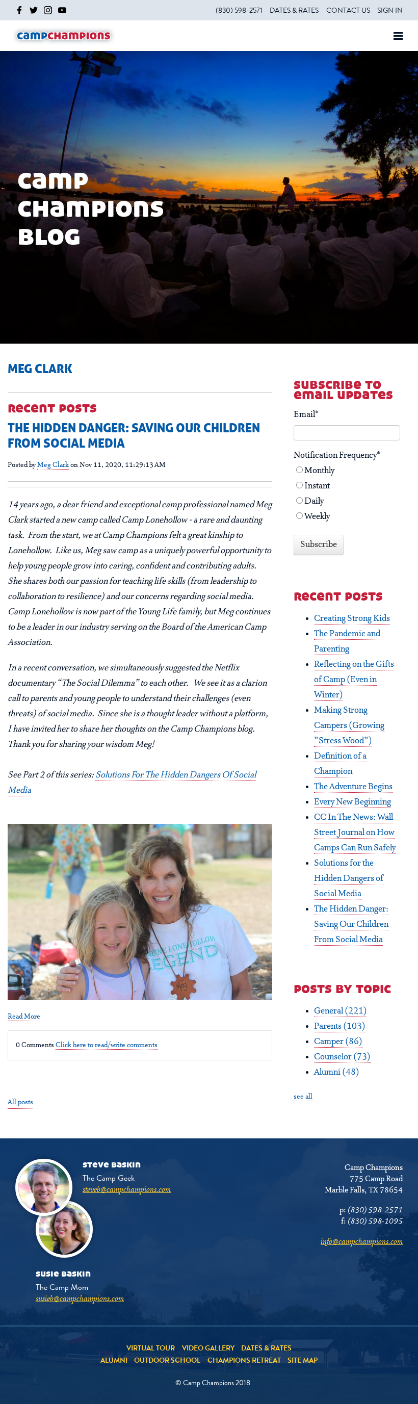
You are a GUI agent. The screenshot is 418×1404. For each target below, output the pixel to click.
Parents (339, 1027)
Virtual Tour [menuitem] (150, 1348)
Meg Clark (53, 465)
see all (303, 1097)
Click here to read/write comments (107, 1045)
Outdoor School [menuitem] (167, 1360)
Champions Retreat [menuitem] (244, 1360)
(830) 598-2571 (375, 1210)
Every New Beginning (352, 802)
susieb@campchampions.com (80, 1299)
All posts (20, 1102)
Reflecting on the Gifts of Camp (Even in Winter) (354, 680)
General (340, 1011)
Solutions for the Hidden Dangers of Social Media (348, 879)
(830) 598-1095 (375, 1221)
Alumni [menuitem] (113, 1360)
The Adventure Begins (353, 787)
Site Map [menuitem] (303, 1360)
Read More (24, 1016)
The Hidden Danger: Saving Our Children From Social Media (351, 924)
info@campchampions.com (362, 1241)
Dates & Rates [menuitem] (294, 10)
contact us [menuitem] (348, 10)
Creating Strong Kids (352, 619)
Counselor (342, 1057)
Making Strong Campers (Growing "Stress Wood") (349, 726)
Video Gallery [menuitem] (208, 1348)
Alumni (336, 1073)
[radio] (347, 471)
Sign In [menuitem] (390, 10)
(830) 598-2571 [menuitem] (239, 10)
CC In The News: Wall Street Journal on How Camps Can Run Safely (355, 833)
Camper (338, 1042)
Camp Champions (63, 35)
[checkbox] (347, 494)
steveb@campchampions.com (127, 1189)
